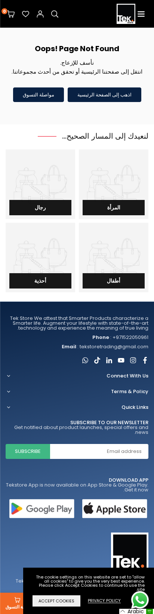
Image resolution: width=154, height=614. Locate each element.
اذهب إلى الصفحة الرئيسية (104, 94)
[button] (141, 14)
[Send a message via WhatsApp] (140, 600)
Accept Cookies (56, 601)
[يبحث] (54, 14)
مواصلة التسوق (38, 94)
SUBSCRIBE (28, 451)
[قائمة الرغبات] (25, 14)
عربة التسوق (17, 607)
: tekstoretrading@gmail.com (105, 346)
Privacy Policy (104, 601)
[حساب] (40, 14)
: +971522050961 (120, 337)
